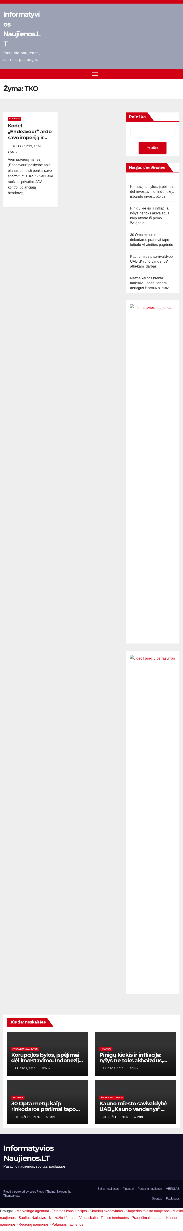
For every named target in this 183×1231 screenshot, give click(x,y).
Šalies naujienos (112, 1097)
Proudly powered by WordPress (24, 1191)
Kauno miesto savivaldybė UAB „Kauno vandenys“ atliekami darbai (151, 261)
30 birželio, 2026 (28, 1117)
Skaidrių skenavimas (106, 1211)
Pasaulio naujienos (25, 1049)
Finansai (106, 1049)
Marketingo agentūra (33, 1211)
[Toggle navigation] (94, 73)
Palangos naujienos (67, 1224)
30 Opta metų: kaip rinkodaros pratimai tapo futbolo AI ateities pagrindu (151, 240)
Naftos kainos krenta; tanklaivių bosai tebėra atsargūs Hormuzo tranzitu (151, 283)
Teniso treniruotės (115, 1218)
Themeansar (11, 1195)
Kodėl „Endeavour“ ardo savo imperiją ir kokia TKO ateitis (29, 134)
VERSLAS (173, 1188)
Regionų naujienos (34, 1224)
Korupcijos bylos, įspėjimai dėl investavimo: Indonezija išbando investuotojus (152, 191)
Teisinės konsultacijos (69, 1211)
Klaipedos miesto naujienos (148, 1211)
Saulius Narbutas (32, 1218)
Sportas (14, 118)
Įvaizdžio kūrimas (62, 1218)
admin (46, 1068)
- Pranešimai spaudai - (148, 1218)
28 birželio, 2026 (116, 1117)
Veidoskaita (88, 1218)
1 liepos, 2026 (25, 1068)
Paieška (137, 116)
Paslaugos (173, 1198)
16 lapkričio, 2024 (26, 146)
